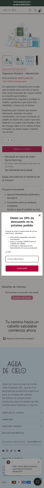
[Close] (40, 215)
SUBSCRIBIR (22, 268)
